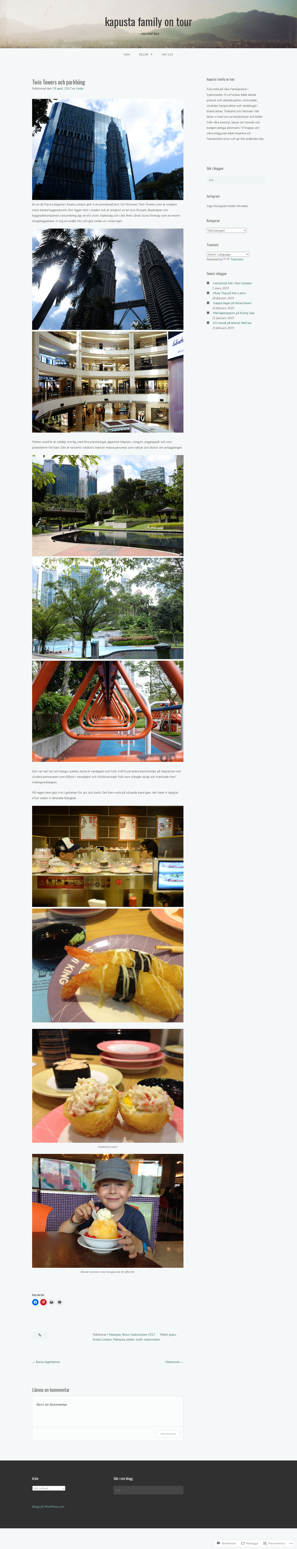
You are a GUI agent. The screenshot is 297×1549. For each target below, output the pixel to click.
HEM (127, 54)
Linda (79, 88)
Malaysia (115, 1334)
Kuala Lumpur (102, 1339)
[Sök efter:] (236, 180)
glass (172, 1334)
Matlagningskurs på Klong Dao (234, 313)
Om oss (167, 54)
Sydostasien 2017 (143, 1334)
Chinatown (172, 1362)
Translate (237, 259)
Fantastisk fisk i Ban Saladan (232, 283)
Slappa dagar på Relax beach (232, 303)
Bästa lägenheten (48, 1362)
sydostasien (152, 1339)
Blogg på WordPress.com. (48, 1506)
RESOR (143, 54)
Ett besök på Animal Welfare (232, 323)
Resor (126, 1334)
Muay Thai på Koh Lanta (229, 293)
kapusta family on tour (148, 21)
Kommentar (168, 1434)
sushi (139, 1339)
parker (130, 1339)
